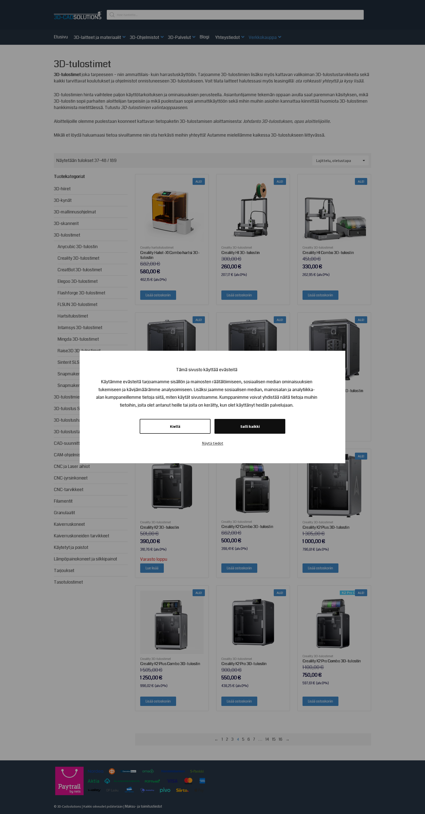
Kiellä (175, 426)
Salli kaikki (250, 426)
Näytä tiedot (212, 443)
